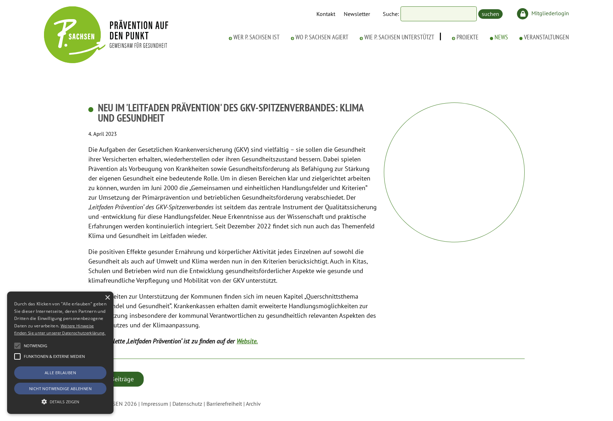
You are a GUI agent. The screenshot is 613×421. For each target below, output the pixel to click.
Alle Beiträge (116, 379)
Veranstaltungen (546, 37)
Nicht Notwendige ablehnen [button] (60, 388)
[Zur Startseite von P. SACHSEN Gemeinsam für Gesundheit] (106, 61)
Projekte (468, 37)
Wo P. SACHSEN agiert (322, 37)
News (501, 37)
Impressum (154, 404)
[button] (17, 346)
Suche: (391, 14)
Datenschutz (187, 404)
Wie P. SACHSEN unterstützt (399, 37)
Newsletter (357, 14)
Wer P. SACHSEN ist (256, 37)
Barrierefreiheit (224, 404)
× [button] (107, 297)
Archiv (253, 404)
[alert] (60, 353)
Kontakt (325, 14)
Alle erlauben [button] (60, 372)
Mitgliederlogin (549, 13)
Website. (247, 341)
